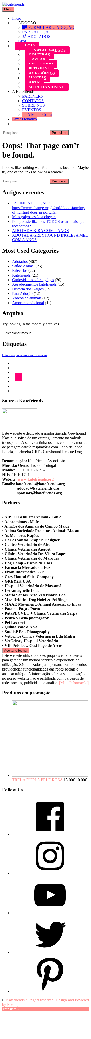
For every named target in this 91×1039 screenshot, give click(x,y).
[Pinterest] (50, 991)
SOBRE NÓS (33, 105)
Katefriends (21, 275)
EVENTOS (31, 110)
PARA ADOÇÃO (37, 32)
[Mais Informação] (74, 683)
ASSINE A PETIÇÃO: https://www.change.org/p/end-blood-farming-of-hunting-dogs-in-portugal (48, 207)
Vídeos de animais (26, 298)
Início (16, 18)
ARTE (34, 82)
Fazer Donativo (24, 119)
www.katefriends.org (36, 479)
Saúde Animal (23, 266)
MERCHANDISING (47, 87)
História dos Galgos (28, 289)
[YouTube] (50, 913)
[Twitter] (50, 952)
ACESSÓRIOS (42, 73)
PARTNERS (32, 96)
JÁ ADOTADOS (36, 36)
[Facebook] (50, 834)
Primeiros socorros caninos (31, 355)
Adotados (20, 261)
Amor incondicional (28, 302)
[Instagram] (50, 873)
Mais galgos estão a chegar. (34, 217)
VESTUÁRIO (41, 64)
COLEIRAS (39, 55)
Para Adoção (22, 293)
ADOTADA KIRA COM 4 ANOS (40, 230)
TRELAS (37, 59)
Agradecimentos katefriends (34, 284)
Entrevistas (8, 355)
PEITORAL (39, 68)
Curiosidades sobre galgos (33, 280)
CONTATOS (33, 101)
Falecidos (19, 270)
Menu (8, 9)
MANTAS (37, 78)
